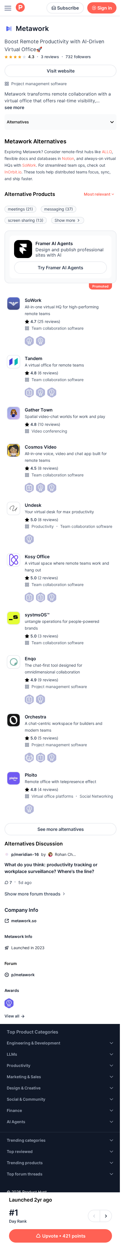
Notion (68, 158)
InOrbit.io (13, 171)
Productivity (43, 526)
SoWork (29, 165)
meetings (20, 209)
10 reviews (49, 424)
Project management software (39, 83)
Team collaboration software (58, 328)
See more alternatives (60, 829)
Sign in (104, 8)
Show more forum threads (32, 894)
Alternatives (18, 121)
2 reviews (48, 577)
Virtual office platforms (52, 796)
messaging (58, 209)
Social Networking (96, 796)
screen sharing (25, 220)
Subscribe (68, 8)
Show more (65, 220)
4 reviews (48, 789)
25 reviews (49, 321)
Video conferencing (49, 431)
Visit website (61, 71)
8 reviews (48, 468)
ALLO (107, 151)
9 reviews (48, 679)
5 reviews (48, 738)
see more (14, 107)
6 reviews (48, 372)
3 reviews (50, 56)
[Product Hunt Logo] (20, 8)
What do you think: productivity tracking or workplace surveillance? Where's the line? (51, 868)
